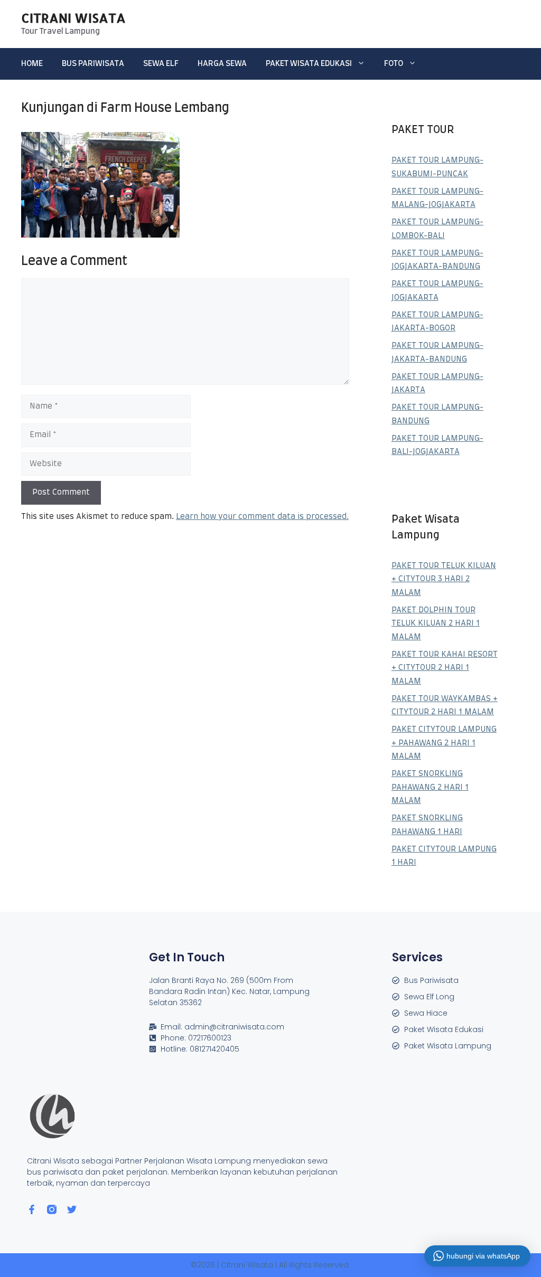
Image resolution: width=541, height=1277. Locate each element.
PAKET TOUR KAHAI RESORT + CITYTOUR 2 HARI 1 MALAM (444, 667)
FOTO (393, 64)
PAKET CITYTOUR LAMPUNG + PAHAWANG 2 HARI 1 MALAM (444, 742)
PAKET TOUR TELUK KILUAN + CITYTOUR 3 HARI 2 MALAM (443, 579)
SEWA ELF (161, 64)
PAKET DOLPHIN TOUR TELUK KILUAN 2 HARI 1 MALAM (435, 623)
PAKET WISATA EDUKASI (309, 64)
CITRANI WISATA (73, 18)
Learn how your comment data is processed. (262, 517)
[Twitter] (72, 1209)
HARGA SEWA (222, 64)
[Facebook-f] (31, 1209)
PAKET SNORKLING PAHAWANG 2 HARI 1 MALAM (430, 787)
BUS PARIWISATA (93, 64)
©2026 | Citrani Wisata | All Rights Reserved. (270, 1265)
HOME (32, 64)
